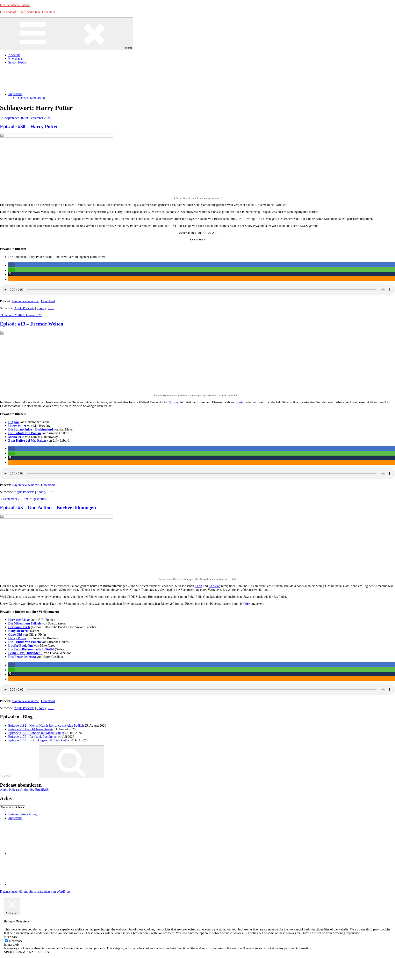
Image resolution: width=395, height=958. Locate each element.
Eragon (13, 422)
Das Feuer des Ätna (22, 656)
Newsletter (15, 58)
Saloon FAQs (17, 62)
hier (247, 603)
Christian (173, 402)
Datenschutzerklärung (30, 97)
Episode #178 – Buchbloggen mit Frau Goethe (38, 740)
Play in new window (25, 301)
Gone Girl (15, 634)
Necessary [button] (10, 936)
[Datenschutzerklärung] (39, 853)
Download (48, 301)
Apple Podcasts (24, 308)
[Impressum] (39, 884)
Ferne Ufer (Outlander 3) (25, 653)
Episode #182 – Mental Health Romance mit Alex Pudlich (46, 725)
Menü (128, 47)
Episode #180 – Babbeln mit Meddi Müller (36, 733)
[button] (11, 265)
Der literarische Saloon (15, 5)
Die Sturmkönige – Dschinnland (30, 429)
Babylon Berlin (18, 631)
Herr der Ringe (19, 619)
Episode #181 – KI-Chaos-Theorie (30, 729)
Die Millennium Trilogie (24, 623)
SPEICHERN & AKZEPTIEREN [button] (26, 952)
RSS (51, 308)
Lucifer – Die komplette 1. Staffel (31, 649)
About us (14, 55)
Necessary (15, 941)
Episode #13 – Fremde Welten (31, 324)
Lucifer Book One (20, 645)
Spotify (41, 308)
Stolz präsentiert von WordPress (50, 891)
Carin (240, 402)
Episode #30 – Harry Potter (29, 126)
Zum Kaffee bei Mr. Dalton (27, 440)
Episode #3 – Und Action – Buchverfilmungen (48, 507)
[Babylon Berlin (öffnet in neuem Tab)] (29, 631)
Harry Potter (17, 425)
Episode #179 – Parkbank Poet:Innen (32, 736)
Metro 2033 (16, 437)
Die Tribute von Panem (24, 433)
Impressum (15, 94)
